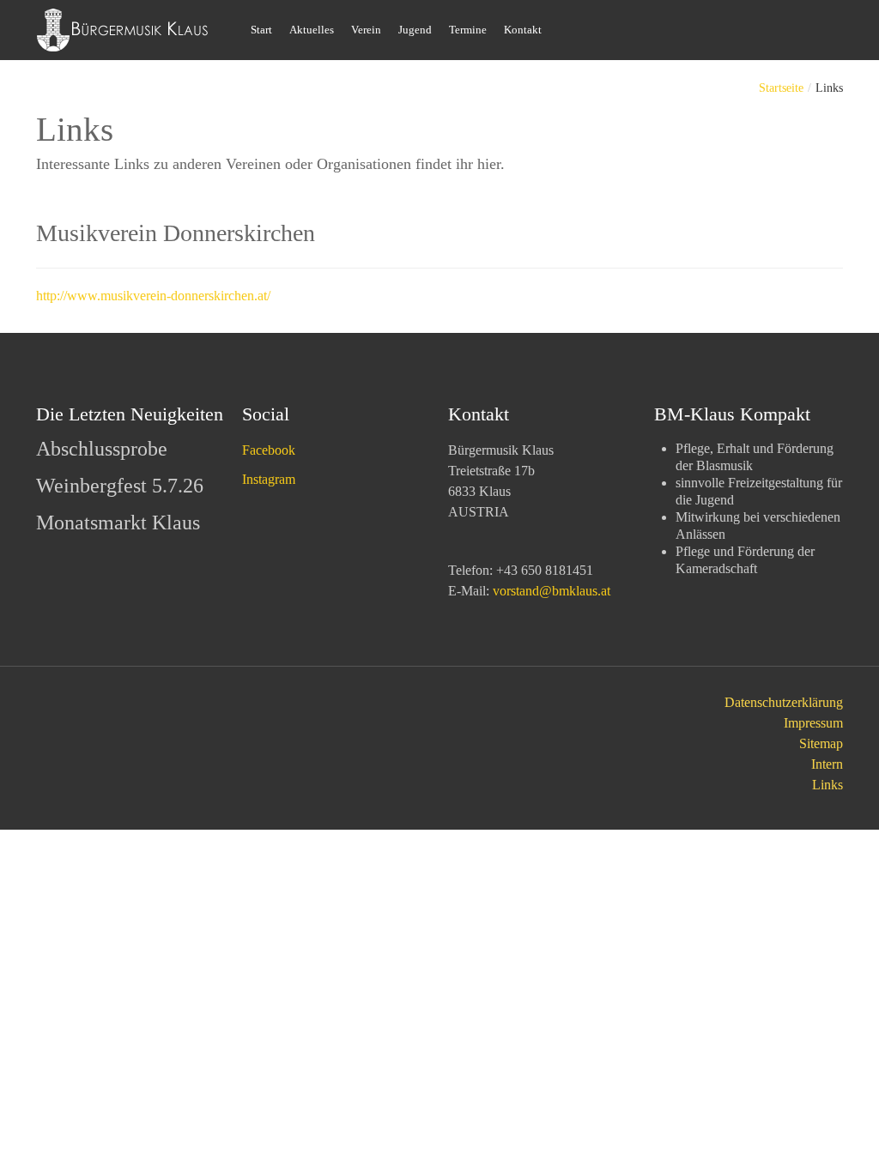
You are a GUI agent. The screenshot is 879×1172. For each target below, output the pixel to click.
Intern (827, 764)
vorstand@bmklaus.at (551, 590)
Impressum (813, 723)
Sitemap (821, 743)
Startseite (781, 88)
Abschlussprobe (101, 449)
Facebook (268, 450)
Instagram (268, 479)
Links (827, 784)
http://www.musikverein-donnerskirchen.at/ (153, 295)
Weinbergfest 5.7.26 (119, 485)
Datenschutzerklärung (783, 702)
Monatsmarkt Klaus (118, 522)
